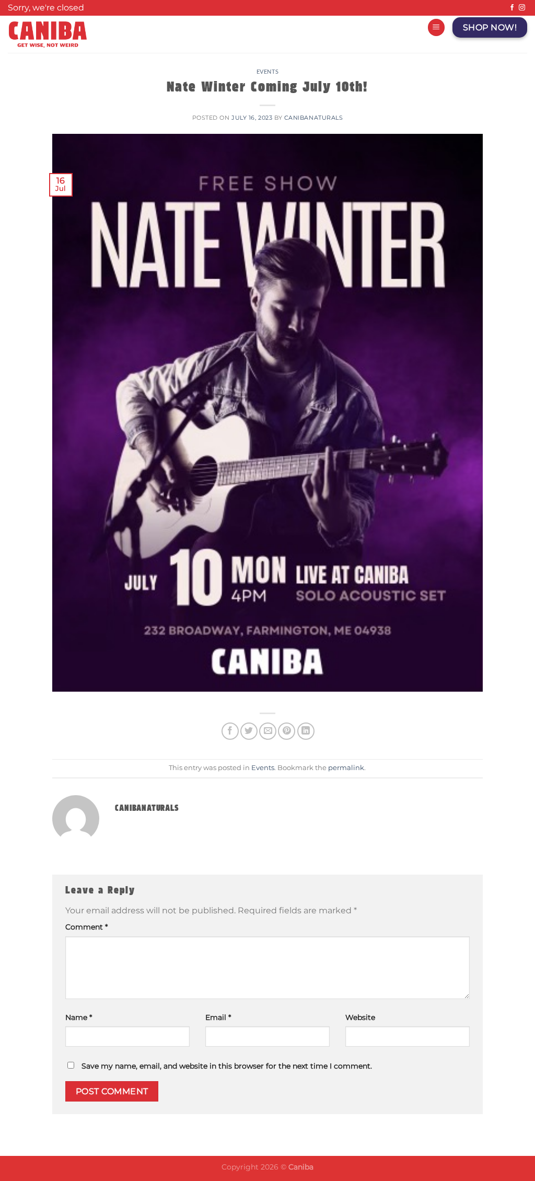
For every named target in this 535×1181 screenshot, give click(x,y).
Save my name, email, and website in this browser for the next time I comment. (227, 1066)
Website (360, 1017)
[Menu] (436, 27)
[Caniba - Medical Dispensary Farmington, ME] (145, 34)
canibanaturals (313, 117)
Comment (86, 927)
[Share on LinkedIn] (306, 731)
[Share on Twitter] (249, 731)
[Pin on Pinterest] (286, 731)
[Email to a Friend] (267, 731)
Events (267, 71)
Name (78, 1017)
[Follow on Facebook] (512, 8)
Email (218, 1017)
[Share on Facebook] (230, 731)
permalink (346, 768)
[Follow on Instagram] (522, 8)
